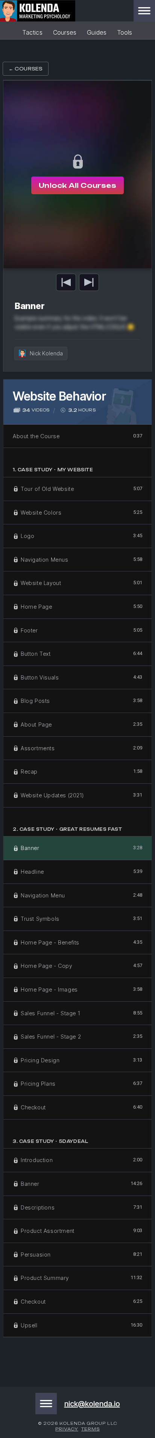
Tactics (32, 32)
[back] (66, 282)
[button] (144, 10)
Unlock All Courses (77, 185)
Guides (96, 32)
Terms (90, 1429)
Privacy (66, 1429)
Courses (64, 32)
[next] (89, 282)
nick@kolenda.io (92, 1403)
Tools (124, 32)
